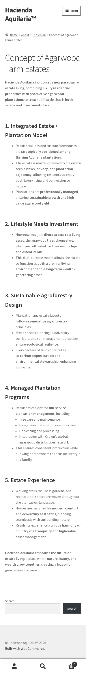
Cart (66, 662)
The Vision (39, 35)
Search (9, 601)
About (25, 35)
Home (14, 35)
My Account (14, 666)
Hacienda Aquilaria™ (20, 14)
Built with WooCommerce (24, 648)
